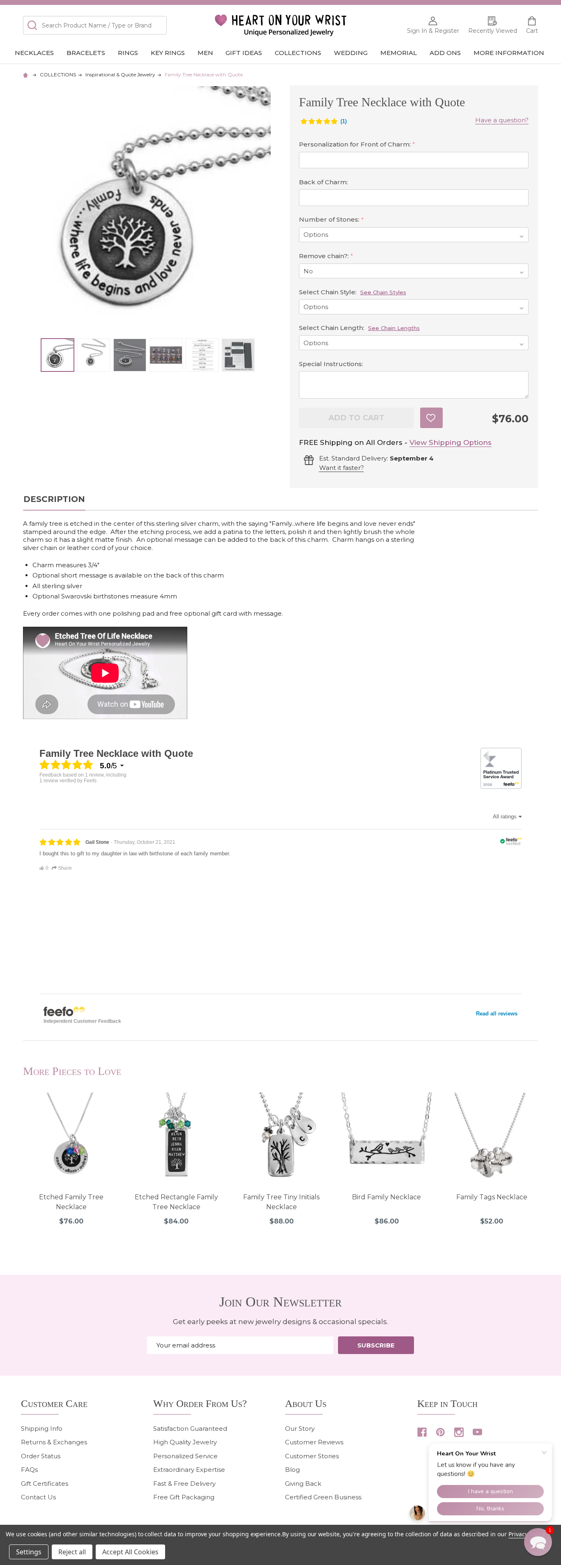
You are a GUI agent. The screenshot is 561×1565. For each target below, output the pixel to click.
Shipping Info (41, 1428)
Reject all (72, 1551)
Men (205, 53)
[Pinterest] (440, 1432)
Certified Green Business (323, 1497)
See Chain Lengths (394, 328)
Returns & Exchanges (54, 1442)
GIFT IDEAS (243, 53)
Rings (128, 53)
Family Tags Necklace (491, 1197)
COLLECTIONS (298, 53)
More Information (509, 53)
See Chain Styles (383, 292)
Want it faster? (341, 468)
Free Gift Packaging (183, 1497)
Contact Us (38, 1497)
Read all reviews (496, 1013)
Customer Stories (312, 1456)
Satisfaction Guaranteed (190, 1428)
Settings (28, 1551)
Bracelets (86, 53)
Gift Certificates (44, 1483)
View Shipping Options (450, 442)
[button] (538, 1542)
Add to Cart (356, 417)
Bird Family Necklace (386, 1197)
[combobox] (95, 25)
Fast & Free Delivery (184, 1483)
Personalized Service (185, 1456)
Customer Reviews (314, 1442)
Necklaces (34, 53)
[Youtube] (477, 1432)
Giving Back (303, 1483)
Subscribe (376, 1345)
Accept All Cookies (130, 1551)
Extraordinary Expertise (189, 1469)
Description (54, 499)
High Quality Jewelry (185, 1442)
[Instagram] (459, 1432)
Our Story (300, 1428)
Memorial (398, 53)
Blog (292, 1469)
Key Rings (168, 53)
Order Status (40, 1456)
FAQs (29, 1469)
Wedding (351, 53)
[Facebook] (422, 1432)
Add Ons (445, 53)
